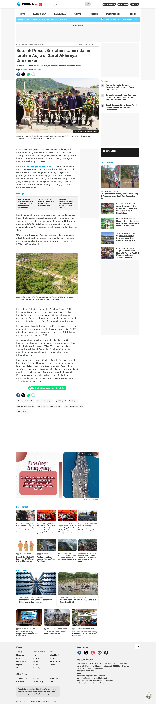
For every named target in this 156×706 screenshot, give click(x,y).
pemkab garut (61, 401)
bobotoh (94, 14)
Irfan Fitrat (37, 70)
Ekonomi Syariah (39, 652)
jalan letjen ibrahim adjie (25, 401)
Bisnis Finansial (55, 661)
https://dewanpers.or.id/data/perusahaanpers (35, 694)
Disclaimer (20, 682)
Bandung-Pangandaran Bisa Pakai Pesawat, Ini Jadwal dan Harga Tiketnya (66, 203)
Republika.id (123, 4)
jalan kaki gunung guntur (25, 406)
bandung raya (39, 14)
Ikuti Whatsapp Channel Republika (48, 388)
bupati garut (73, 401)
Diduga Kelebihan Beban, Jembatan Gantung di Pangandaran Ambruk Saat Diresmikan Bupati (121, 97)
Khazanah (20, 655)
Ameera (19, 652)
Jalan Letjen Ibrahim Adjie (39, 166)
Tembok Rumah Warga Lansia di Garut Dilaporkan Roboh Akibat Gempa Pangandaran (26, 203)
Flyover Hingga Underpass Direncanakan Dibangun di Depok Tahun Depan (120, 87)
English (52, 665)
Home (18, 45)
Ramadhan (37, 668)
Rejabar (25, 45)
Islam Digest (54, 655)
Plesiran (77, 14)
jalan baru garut (22, 411)
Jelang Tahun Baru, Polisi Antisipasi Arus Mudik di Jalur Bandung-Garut (46, 202)
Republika (21, 19)
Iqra (34, 655)
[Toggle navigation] (18, 4)
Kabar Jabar (60, 14)
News (18, 658)
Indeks (133, 14)
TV (17, 668)
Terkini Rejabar (107, 162)
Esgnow (19, 665)
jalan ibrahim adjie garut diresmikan (49, 406)
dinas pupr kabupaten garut (74, 406)
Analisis (36, 658)
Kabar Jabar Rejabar (36, 45)
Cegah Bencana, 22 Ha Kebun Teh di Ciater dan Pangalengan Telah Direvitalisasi (121, 107)
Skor (51, 652)
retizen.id (134, 4)
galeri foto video (114, 14)
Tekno (35, 661)
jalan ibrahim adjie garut (45, 401)
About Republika (22, 678)
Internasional (21, 661)
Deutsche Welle (109, 4)
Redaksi (36, 678)
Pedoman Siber (55, 678)
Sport (52, 658)
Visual (35, 665)
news (22, 14)
